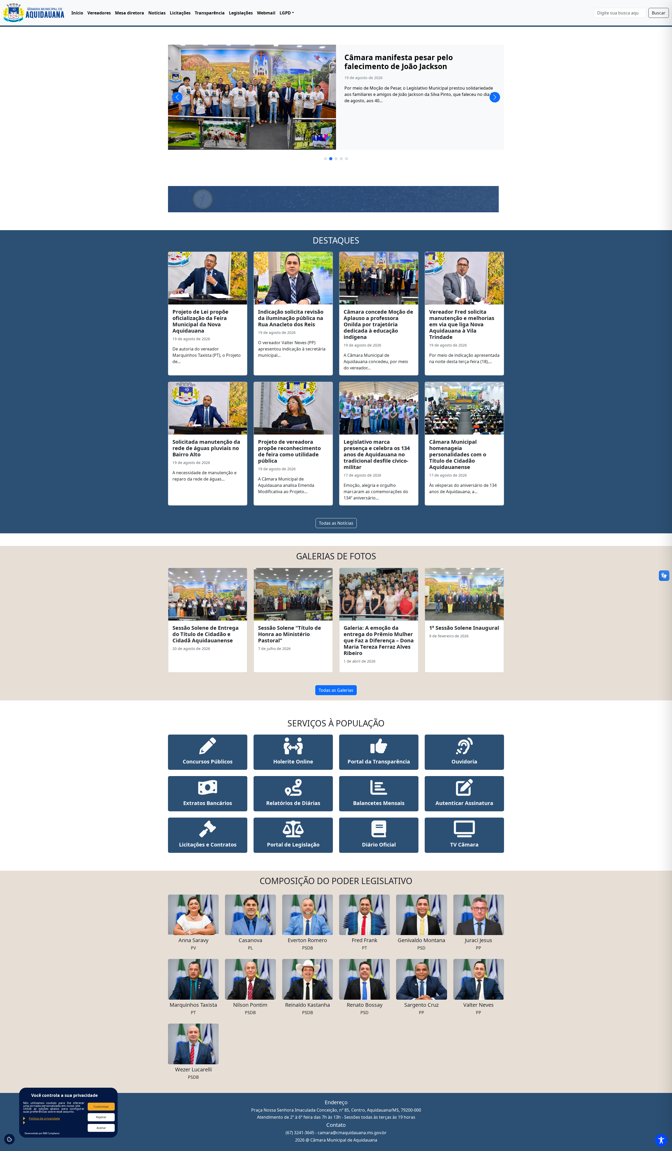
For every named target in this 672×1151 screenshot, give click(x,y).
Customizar (101, 1106)
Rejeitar (101, 1117)
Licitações (180, 13)
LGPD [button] (285, 13)
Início (77, 13)
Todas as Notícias (336, 523)
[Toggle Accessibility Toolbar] (661, 1140)
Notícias (157, 13)
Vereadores (99, 13)
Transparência (210, 13)
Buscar (658, 13)
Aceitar (101, 1128)
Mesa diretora (129, 13)
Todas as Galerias (336, 690)
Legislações (241, 13)
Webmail (266, 13)
